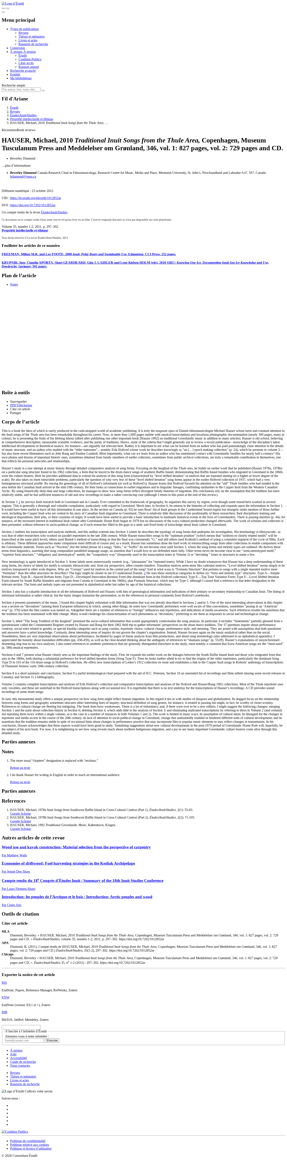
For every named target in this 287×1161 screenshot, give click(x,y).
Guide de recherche (23, 1062)
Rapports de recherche (33, 44)
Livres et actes (27, 40)
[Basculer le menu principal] (3, 12)
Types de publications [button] (24, 29)
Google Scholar (20, 813)
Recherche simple (13, 85)
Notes (14, 284)
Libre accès (26, 63)
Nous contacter (20, 1065)
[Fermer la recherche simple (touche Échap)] (7, 8)
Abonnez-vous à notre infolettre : (27, 1036)
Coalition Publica (29, 59)
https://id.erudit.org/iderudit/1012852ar (35, 198)
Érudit (22, 55)
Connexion (17, 48)
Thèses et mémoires (31, 36)
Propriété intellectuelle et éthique (31, 119)
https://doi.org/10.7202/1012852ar (32, 205)
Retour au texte (20, 768)
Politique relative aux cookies (29, 1144)
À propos (29, 51)
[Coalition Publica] (15, 1131)
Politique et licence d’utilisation (30, 1148)
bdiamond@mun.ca (23, 176)
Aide (13, 1054)
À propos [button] (16, 51)
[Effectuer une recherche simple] (3, 8)
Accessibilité (18, 1058)
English (15, 74)
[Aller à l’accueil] (13, 3)
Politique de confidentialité (27, 1141)
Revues (23, 33)
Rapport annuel (28, 67)
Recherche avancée (23, 70)
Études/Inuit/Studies (23, 115)
